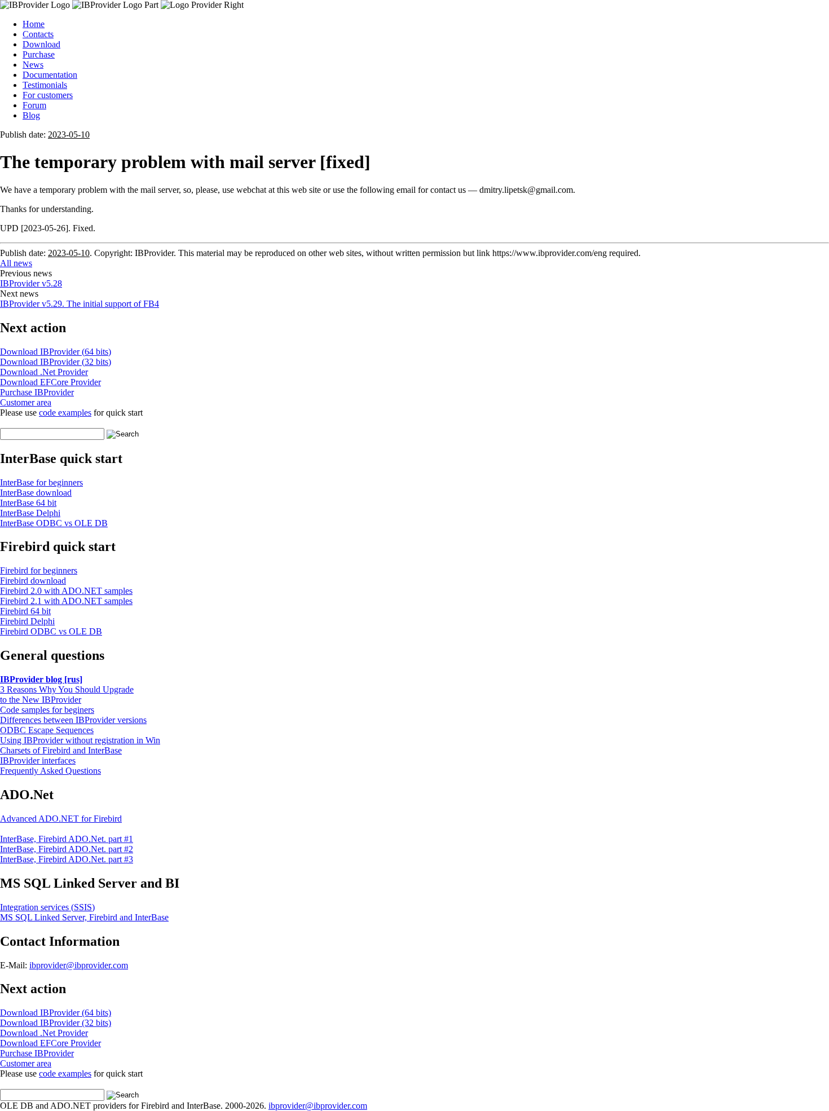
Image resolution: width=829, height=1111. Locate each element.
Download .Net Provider (44, 372)
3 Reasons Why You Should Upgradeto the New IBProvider (67, 694)
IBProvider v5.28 (31, 283)
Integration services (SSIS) (47, 907)
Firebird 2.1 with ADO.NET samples (66, 601)
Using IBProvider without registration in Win (80, 740)
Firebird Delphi (27, 621)
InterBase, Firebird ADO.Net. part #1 (66, 839)
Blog (31, 115)
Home (34, 24)
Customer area (25, 402)
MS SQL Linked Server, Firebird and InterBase (84, 917)
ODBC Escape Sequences (47, 730)
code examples (65, 412)
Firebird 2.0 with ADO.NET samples (66, 591)
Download (41, 44)
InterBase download (36, 492)
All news (16, 263)
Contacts (38, 34)
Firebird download (33, 580)
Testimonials (45, 85)
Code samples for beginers (47, 710)
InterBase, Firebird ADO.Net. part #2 (66, 849)
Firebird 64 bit (25, 611)
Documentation (50, 75)
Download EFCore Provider (50, 382)
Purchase (39, 54)
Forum (34, 105)
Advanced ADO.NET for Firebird (61, 818)
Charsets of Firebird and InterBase (61, 750)
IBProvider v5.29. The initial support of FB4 (79, 303)
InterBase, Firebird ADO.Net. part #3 (66, 859)
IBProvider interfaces (38, 760)
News (33, 64)
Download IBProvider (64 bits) (55, 351)
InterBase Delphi (30, 513)
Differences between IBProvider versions (73, 720)
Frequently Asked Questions (50, 770)
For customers (48, 95)
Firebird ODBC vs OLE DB (51, 631)
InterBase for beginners (41, 482)
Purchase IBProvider (37, 392)
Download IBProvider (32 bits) (55, 362)
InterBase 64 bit (28, 503)
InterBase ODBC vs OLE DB (54, 523)
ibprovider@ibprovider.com (78, 965)
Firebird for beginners (38, 570)
